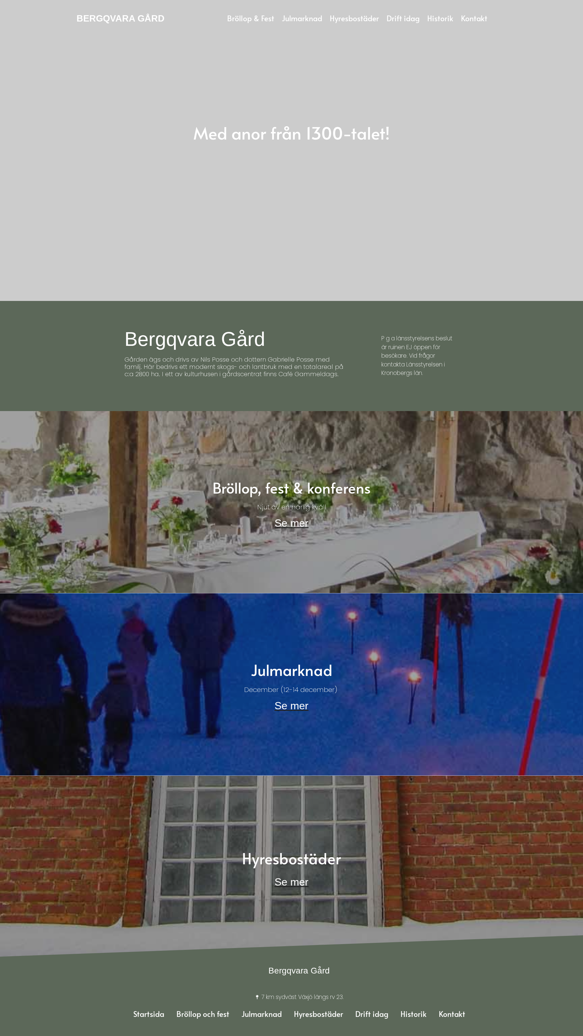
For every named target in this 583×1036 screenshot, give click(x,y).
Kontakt (452, 1013)
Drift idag (371, 1013)
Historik (414, 1013)
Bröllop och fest (202, 1013)
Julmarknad (261, 1013)
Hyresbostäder (318, 1013)
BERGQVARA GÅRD (121, 18)
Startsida (148, 1013)
